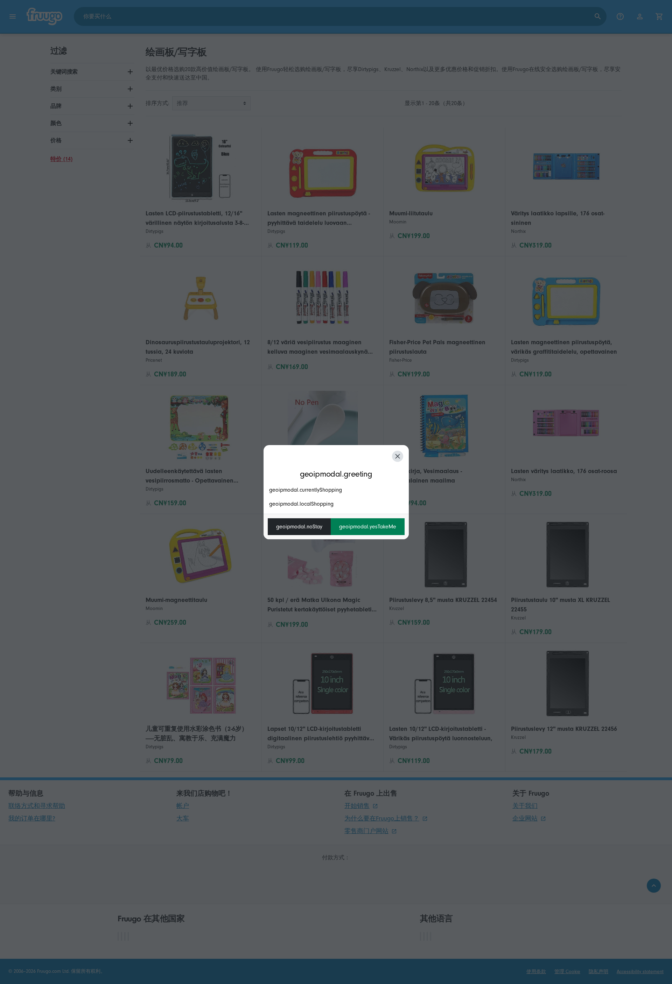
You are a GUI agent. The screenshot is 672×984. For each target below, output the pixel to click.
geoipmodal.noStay (299, 527)
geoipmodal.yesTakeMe (367, 527)
